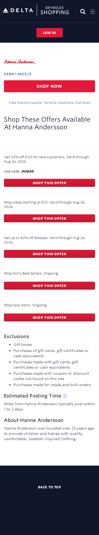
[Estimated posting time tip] (65, 396)
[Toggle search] (83, 11)
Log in (49, 32)
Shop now (49, 86)
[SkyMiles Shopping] (36, 10)
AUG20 (27, 171)
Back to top (49, 487)
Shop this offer (50, 183)
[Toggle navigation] (92, 11)
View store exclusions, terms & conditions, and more (49, 102)
